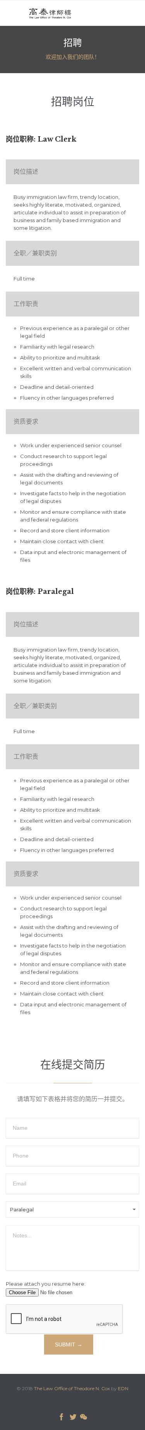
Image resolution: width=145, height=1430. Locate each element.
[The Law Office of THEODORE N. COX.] (50, 13)
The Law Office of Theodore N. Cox (72, 1388)
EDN (123, 1388)
